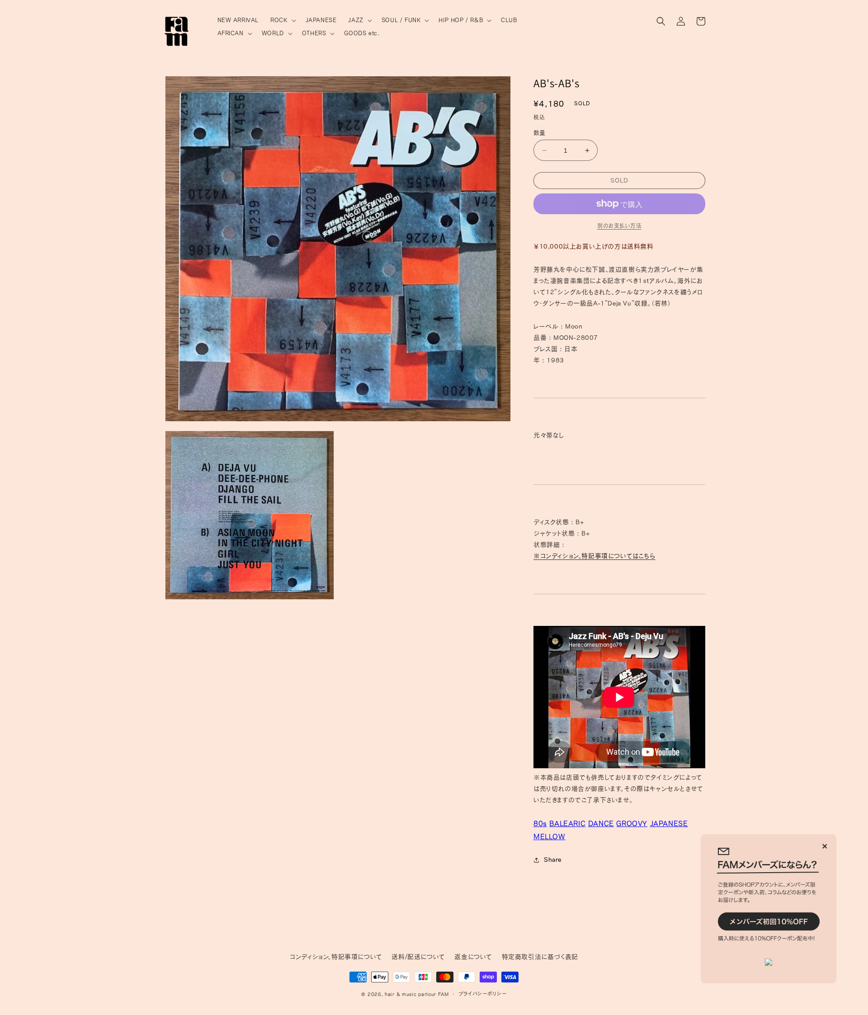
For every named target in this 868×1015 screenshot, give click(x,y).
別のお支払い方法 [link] (619, 225)
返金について (473, 957)
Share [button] (552, 859)
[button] (281, 20)
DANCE (601, 823)
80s (540, 823)
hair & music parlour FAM (417, 994)
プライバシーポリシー (482, 993)
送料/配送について (418, 957)
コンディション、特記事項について (336, 957)
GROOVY (631, 823)
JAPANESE (669, 823)
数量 (539, 133)
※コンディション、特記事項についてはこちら (594, 556)
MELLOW (549, 836)
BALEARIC (567, 823)
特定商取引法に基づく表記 (540, 957)
